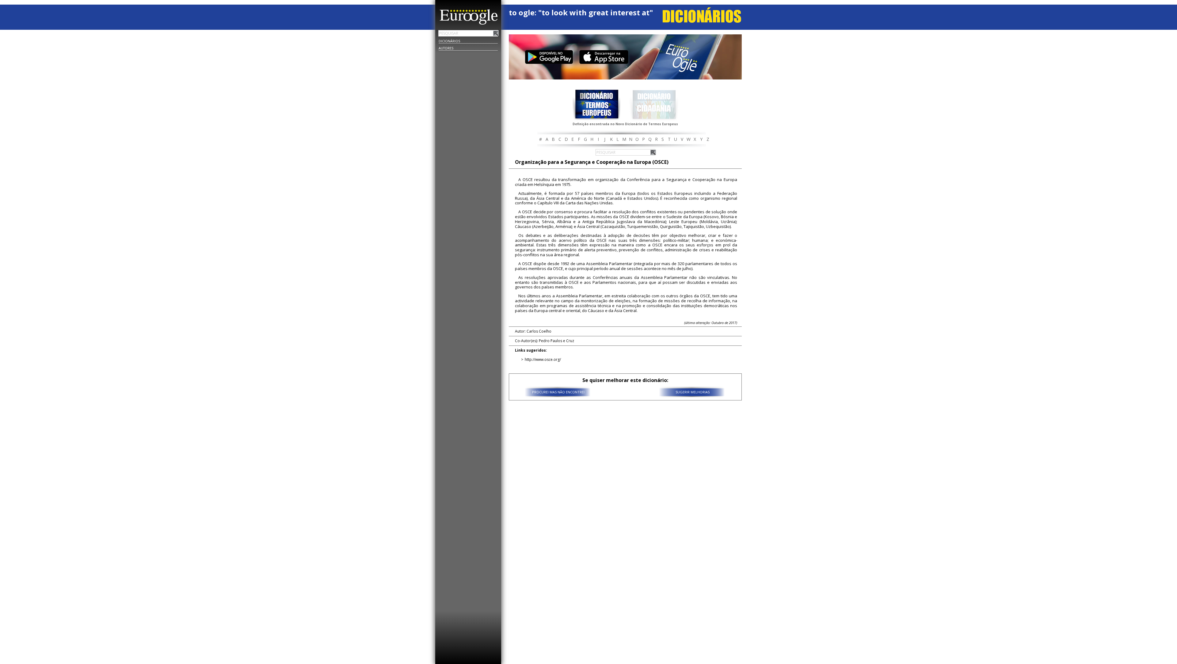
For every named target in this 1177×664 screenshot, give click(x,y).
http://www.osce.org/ (543, 359)
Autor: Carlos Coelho (533, 331)
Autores (446, 48)
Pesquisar (496, 33)
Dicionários (449, 41)
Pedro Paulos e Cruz (556, 340)
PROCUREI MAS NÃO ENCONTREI (558, 392)
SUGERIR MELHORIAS (693, 392)
